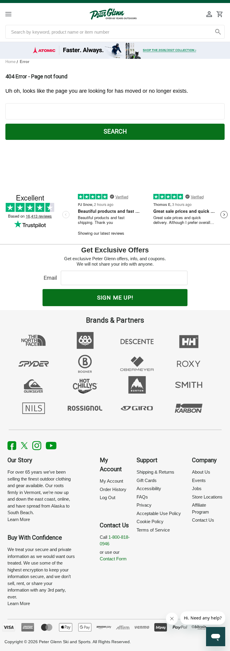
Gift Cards (147, 480)
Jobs (197, 488)
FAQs (142, 496)
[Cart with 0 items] (219, 14)
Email (51, 277)
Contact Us (203, 520)
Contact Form (113, 558)
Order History (113, 489)
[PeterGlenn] (113, 14)
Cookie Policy (150, 521)
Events (199, 480)
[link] (115, 50)
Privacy (144, 505)
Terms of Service (153, 529)
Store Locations (207, 496)
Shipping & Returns (155, 472)
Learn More (18, 519)
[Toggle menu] (13, 14)
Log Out (107, 497)
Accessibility (149, 488)
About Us (201, 472)
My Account (111, 481)
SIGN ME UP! (115, 297)
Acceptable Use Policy (159, 513)
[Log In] (209, 14)
